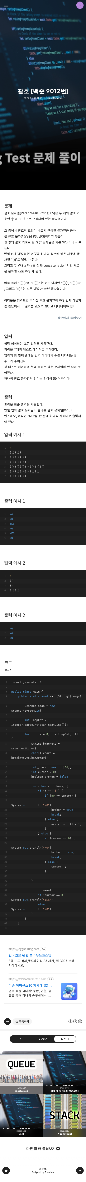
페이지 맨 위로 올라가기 (80, 1171)
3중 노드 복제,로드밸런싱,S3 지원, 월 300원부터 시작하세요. (41, 963)
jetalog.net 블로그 (6, 1171)
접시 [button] (21, 1115)
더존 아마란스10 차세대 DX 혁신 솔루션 (30, 985)
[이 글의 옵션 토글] (7, 1021)
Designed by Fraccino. (43, 1172)
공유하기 (43, 1039)
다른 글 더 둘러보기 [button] (41, 1148)
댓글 (21, 1039)
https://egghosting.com (24, 949)
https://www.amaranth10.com (27, 979)
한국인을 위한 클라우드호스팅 (30, 955)
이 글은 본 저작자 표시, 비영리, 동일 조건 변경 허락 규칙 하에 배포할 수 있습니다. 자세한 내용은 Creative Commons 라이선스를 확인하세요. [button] (75, 1021)
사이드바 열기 (6, 5)
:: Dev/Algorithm (55, 98)
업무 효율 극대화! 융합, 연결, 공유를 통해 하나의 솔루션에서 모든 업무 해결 (30, 993)
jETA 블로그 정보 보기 (80, 5)
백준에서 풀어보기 (69, 318)
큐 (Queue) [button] (21, 1072)
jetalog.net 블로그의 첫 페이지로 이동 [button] (43, 5)
